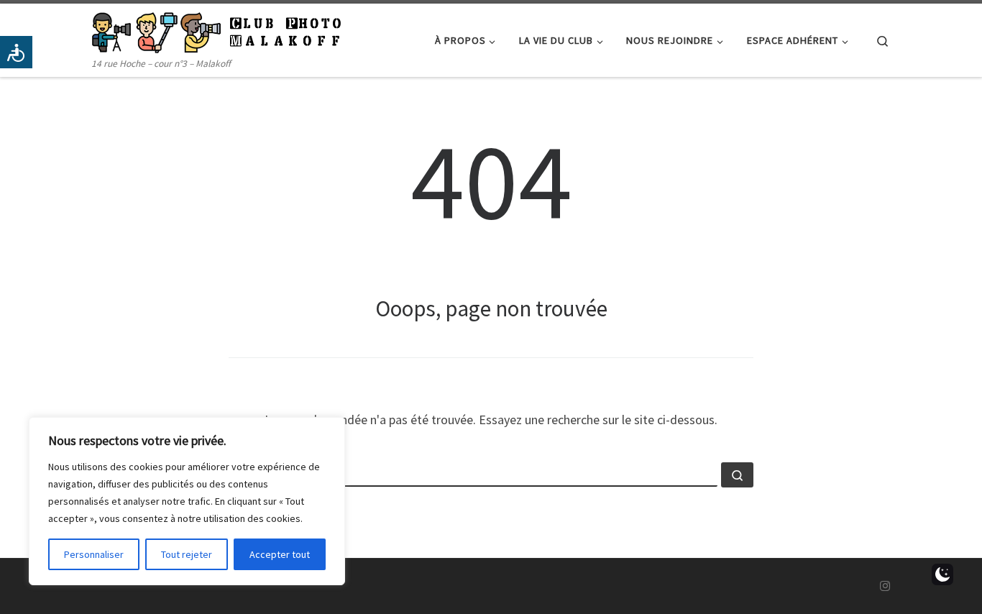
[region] (187, 501)
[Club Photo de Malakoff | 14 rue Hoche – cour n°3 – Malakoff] (216, 30)
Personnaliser (94, 554)
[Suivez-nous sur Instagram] (885, 586)
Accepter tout (279, 554)
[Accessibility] (16, 52)
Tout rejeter (186, 554)
